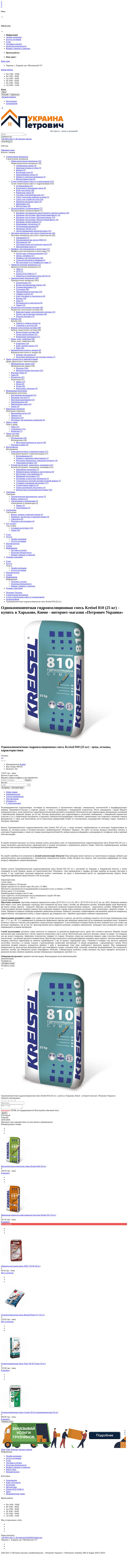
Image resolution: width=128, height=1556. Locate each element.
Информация (11, 548)
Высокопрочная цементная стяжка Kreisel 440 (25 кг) (23, 1166)
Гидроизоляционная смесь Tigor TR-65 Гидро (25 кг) (23, 1364)
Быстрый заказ (17, 788)
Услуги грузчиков (13, 39)
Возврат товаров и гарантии (18, 48)
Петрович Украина (14, 592)
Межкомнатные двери (15, 1494)
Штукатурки (11, 1487)
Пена (8, 1491)
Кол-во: (4, 782)
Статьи (9, 546)
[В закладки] (2, 760)
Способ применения (14, 796)
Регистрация (11, 101)
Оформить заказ (8, 150)
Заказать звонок (25, 139)
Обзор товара (11, 792)
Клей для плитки (13, 1482)
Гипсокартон (11, 1480)
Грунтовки (10, 1485)
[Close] (2, 968)
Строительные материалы (17, 595)
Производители (12, 543)
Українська (15, 95)
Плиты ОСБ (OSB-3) (15, 1489)
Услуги (9, 537)
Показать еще (7, 1422)
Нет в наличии (7, 1273)
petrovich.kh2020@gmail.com (30, 1537)
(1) (2, 758)
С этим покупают (13, 803)
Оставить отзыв (8, 963)
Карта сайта (11, 1469)
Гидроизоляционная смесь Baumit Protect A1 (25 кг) (23, 1315)
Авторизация (11, 103)
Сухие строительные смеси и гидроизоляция (25, 597)
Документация (12, 799)
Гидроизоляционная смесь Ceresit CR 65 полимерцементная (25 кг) (29, 1412)
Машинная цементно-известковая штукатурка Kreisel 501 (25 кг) (28, 1215)
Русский (5, 95)
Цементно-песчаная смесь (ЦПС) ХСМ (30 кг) (20, 1266)
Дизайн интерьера (14, 37)
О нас (8, 42)
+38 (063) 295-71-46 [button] (9, 1537)
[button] (5, 61)
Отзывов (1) (11, 801)
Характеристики (13, 794)
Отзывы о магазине (14, 557)
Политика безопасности (16, 46)
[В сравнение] (5, 760)
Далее (4, 1113)
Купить (28, 780)
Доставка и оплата (14, 44)
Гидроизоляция (12, 599)
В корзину (6, 788)
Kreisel (23, 764)
